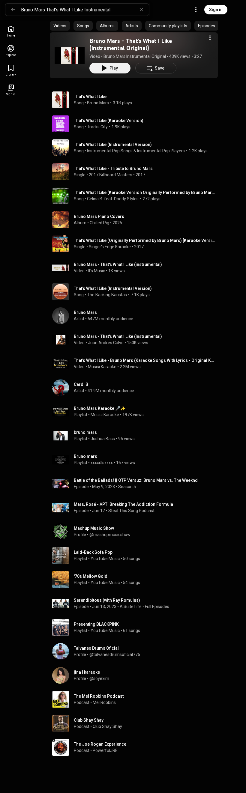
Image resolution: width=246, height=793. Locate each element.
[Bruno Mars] (136, 316)
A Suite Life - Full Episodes (144, 606)
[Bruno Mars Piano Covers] (136, 220)
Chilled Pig (99, 222)
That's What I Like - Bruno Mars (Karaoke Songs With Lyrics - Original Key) (145, 360)
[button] (69, 55)
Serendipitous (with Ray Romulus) (107, 600)
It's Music (96, 270)
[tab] (60, 26)
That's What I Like (90, 96)
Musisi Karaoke (102, 366)
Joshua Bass (103, 438)
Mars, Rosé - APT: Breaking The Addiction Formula (123, 504)
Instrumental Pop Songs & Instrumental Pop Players (136, 150)
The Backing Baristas (107, 294)
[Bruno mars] (136, 460)
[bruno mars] (136, 436)
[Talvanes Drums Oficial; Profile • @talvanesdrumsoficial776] (136, 651)
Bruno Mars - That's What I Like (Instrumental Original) (130, 44)
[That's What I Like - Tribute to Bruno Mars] (136, 172)
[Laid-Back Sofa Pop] (136, 556)
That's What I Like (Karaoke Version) (108, 120)
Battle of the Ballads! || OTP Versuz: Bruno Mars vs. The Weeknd (136, 480)
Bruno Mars (98, 102)
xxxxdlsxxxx (102, 462)
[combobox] (85, 10)
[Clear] (141, 9)
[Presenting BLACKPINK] (136, 627)
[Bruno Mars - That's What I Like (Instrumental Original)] (70, 55)
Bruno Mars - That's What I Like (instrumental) (118, 264)
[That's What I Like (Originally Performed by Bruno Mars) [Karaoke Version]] (136, 244)
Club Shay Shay (107, 726)
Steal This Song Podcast (131, 510)
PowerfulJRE (105, 750)
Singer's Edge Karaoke (110, 246)
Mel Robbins (104, 702)
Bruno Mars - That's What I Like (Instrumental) (118, 336)
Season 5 (127, 486)
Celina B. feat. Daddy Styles (113, 198)
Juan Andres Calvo (106, 342)
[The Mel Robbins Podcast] (136, 699)
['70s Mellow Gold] (136, 580)
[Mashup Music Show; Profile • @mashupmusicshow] (136, 532)
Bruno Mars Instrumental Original (135, 56)
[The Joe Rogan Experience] (136, 747)
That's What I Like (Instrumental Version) (113, 144)
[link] (10, 31)
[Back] (13, 9)
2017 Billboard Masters (110, 174)
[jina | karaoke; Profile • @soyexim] (136, 675)
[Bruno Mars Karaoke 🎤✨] (136, 412)
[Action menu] (210, 37)
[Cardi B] (136, 388)
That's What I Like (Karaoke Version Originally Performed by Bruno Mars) (145, 192)
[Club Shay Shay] (136, 723)
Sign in (216, 9)
